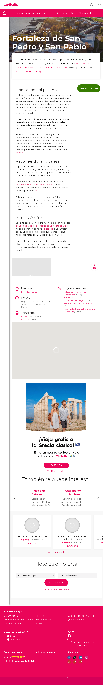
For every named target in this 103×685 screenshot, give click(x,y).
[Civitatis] (9, 681)
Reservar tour (86, 88)
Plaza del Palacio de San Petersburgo (80, 303)
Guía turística (4, 13)
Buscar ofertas (56, 582)
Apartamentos (43, 620)
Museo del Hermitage (29, 71)
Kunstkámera (69, 297)
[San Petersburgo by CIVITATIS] (12, 4)
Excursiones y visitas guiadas (28, 13)
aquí (37, 191)
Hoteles (40, 616)
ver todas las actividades (56, 552)
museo (19, 153)
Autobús (25, 319)
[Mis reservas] (84, 4)
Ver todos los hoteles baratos (56, 589)
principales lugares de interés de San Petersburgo (42, 226)
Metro (24, 316)
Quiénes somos (75, 620)
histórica (48, 229)
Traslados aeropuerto (62, 13)
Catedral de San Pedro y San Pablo (34, 185)
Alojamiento (85, 13)
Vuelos (39, 623)
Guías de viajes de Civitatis (80, 616)
